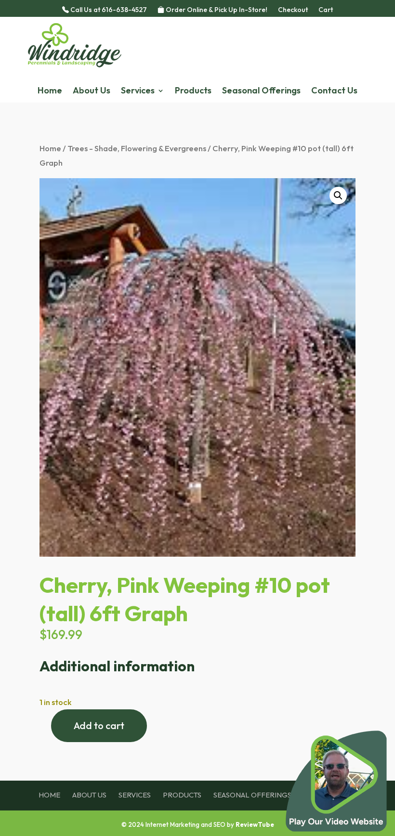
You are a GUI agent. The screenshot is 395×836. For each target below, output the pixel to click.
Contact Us (334, 91)
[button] (338, 195)
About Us (91, 91)
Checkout (293, 10)
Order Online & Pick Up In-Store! (215, 10)
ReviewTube (255, 824)
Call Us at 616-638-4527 (108, 10)
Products (193, 91)
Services (138, 91)
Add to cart (99, 725)
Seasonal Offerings (261, 91)
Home (50, 91)
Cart (325, 10)
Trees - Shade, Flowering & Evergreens (136, 148)
